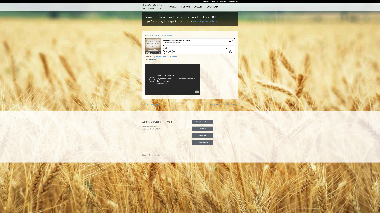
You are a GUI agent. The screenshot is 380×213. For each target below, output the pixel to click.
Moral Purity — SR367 (151, 105)
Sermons (185, 7)
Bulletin (198, 7)
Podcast (173, 7)
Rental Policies (233, 1)
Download (173, 57)
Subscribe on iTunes (202, 122)
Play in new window (159, 57)
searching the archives (205, 21)
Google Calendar (202, 142)
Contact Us (214, 1)
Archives (223, 1)
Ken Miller (150, 35)
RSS (154, 60)
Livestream (212, 7)
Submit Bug (202, 135)
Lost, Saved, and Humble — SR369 (223, 105)
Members (206, 1)
